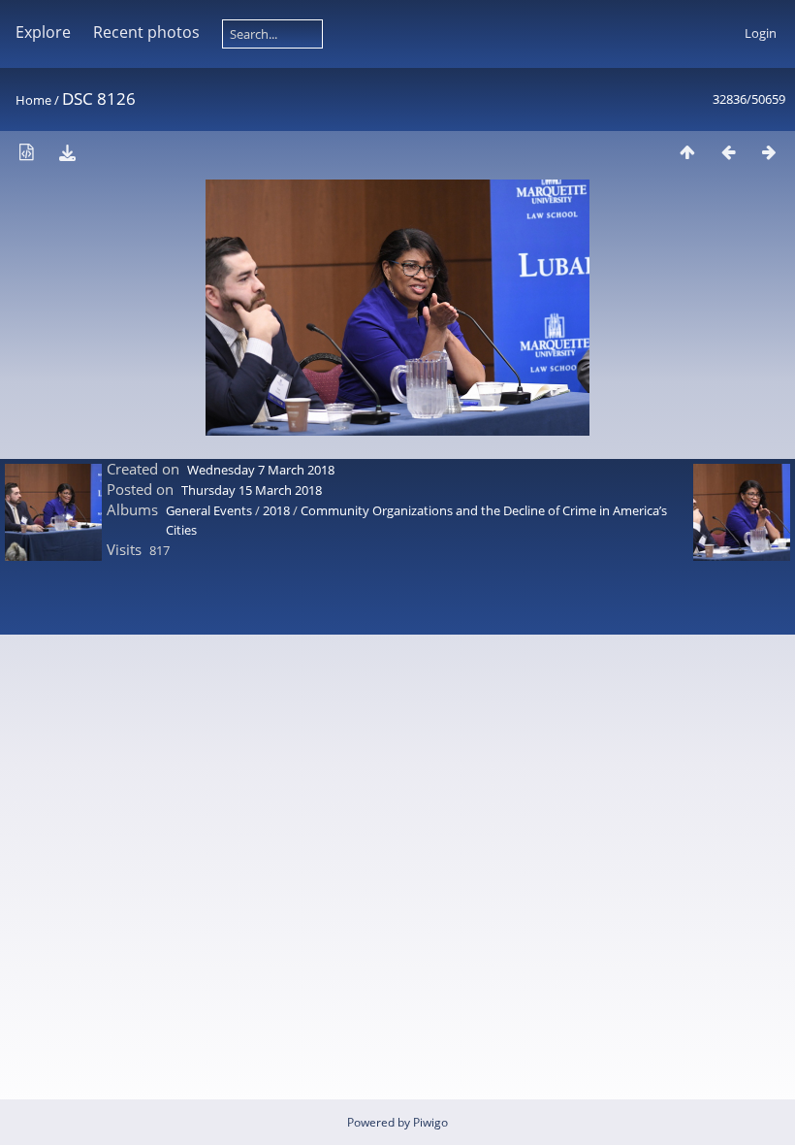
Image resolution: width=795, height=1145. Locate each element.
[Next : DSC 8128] (768, 152)
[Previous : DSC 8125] (728, 152)
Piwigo (430, 1122)
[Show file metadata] (26, 152)
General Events (209, 510)
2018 (276, 510)
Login (761, 33)
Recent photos (146, 32)
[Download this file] (67, 152)
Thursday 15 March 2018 (251, 490)
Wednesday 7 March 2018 (260, 469)
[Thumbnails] (687, 152)
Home (33, 100)
